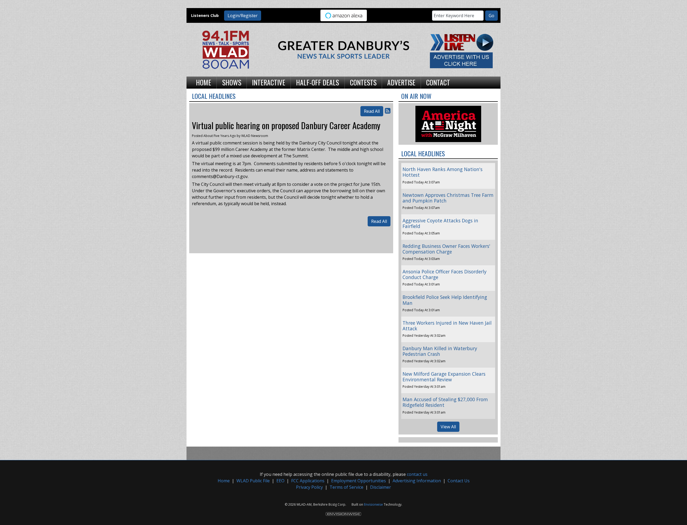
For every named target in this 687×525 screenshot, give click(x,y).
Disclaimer (380, 487)
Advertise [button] (401, 82)
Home (224, 481)
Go (491, 16)
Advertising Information (417, 481)
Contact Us (459, 481)
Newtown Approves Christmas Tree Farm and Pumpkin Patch (448, 198)
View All (448, 427)
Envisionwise (373, 504)
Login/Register (243, 16)
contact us (417, 474)
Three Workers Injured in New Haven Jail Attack (447, 326)
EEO (280, 481)
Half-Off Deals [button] (317, 82)
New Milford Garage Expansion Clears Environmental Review (444, 377)
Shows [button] (231, 82)
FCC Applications (307, 481)
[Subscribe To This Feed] (387, 110)
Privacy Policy (309, 487)
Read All (372, 111)
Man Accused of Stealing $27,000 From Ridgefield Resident (445, 402)
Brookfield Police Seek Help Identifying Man (445, 300)
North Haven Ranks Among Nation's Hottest (443, 172)
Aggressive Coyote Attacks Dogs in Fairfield (440, 223)
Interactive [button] (268, 82)
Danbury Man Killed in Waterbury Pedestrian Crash (440, 351)
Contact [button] (438, 82)
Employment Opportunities (358, 481)
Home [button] (203, 82)
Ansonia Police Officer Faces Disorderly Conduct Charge (445, 274)
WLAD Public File (253, 481)
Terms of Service (346, 487)
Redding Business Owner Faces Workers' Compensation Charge (446, 249)
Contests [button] (363, 82)
